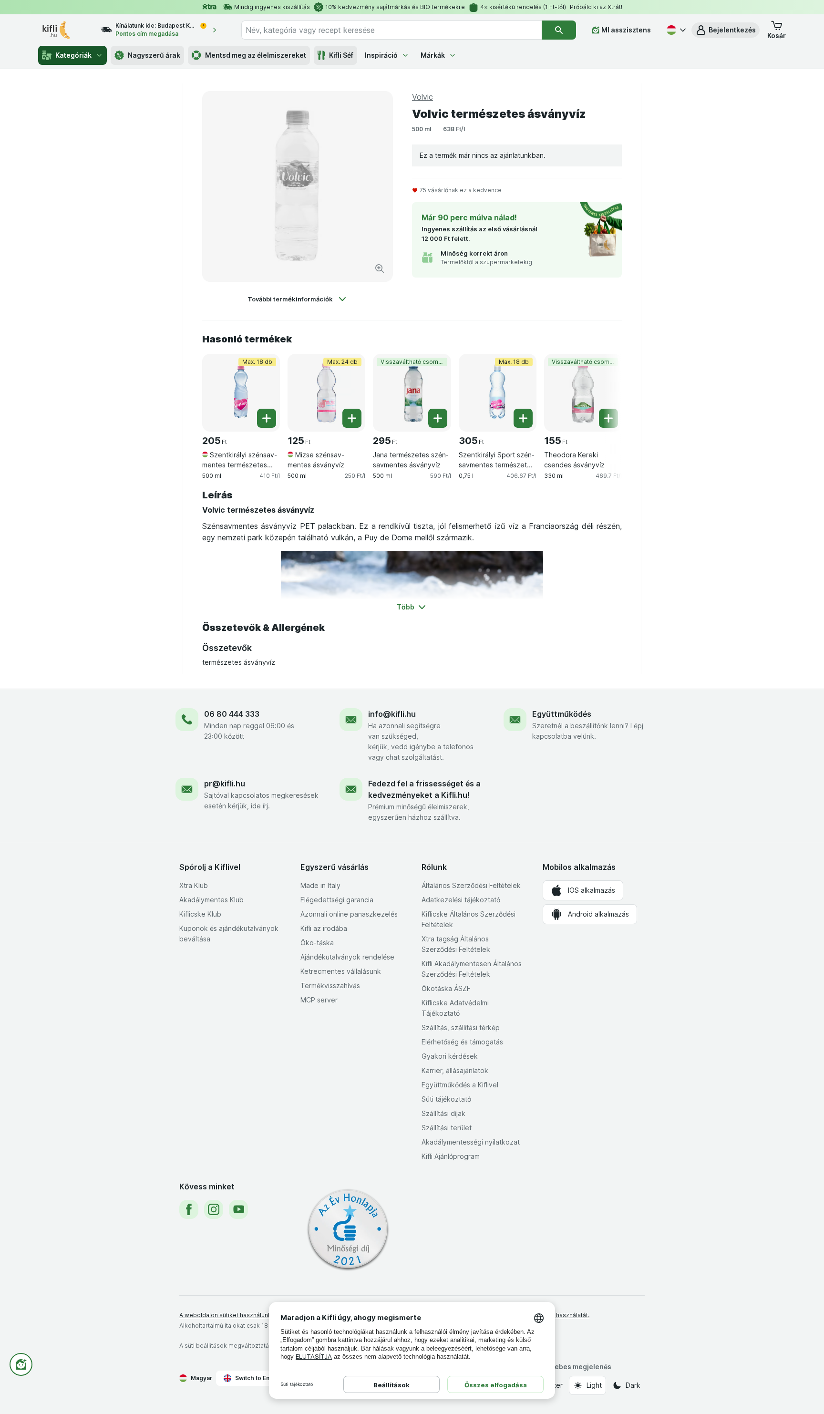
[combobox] (391, 30)
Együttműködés (561, 714)
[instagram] (213, 1209)
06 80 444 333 (231, 714)
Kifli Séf (341, 55)
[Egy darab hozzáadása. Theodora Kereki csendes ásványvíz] (608, 418)
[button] (725, 30)
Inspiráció (381, 55)
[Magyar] (675, 30)
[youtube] (238, 1209)
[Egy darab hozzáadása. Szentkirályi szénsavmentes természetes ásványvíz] (266, 418)
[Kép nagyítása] (379, 268)
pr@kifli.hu (224, 783)
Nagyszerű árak (154, 55)
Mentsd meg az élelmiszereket (255, 55)
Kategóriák (73, 55)
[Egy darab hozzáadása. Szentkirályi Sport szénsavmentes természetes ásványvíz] (523, 418)
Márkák (433, 55)
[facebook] (188, 1209)
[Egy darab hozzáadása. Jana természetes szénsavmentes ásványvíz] (437, 418)
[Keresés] (559, 30)
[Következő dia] (602, 389)
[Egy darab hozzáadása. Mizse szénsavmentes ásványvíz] (351, 418)
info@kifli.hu (392, 714)
